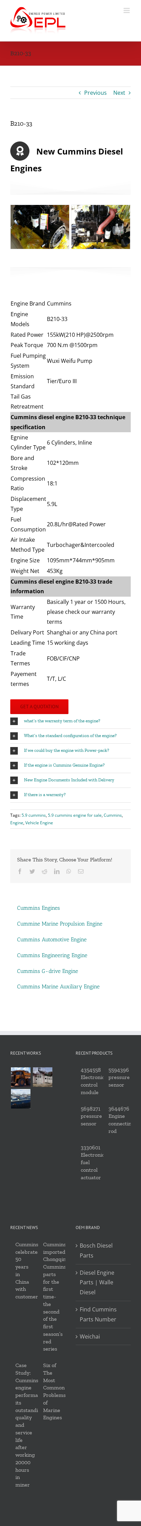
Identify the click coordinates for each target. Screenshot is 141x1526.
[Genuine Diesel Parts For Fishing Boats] (20, 1099)
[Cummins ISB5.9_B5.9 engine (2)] (101, 226)
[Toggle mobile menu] (127, 10)
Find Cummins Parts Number (98, 1314)
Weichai (90, 1336)
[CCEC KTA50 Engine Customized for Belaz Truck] (20, 1077)
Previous (95, 92)
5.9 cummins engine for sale (75, 815)
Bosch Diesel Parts (96, 1250)
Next (119, 92)
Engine (16, 823)
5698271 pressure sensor (91, 1116)
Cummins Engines (38, 908)
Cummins (113, 815)
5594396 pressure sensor (119, 1077)
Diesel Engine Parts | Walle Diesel (97, 1282)
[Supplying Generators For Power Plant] (42, 1077)
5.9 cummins (34, 815)
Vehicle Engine (39, 823)
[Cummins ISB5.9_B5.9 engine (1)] (40, 226)
